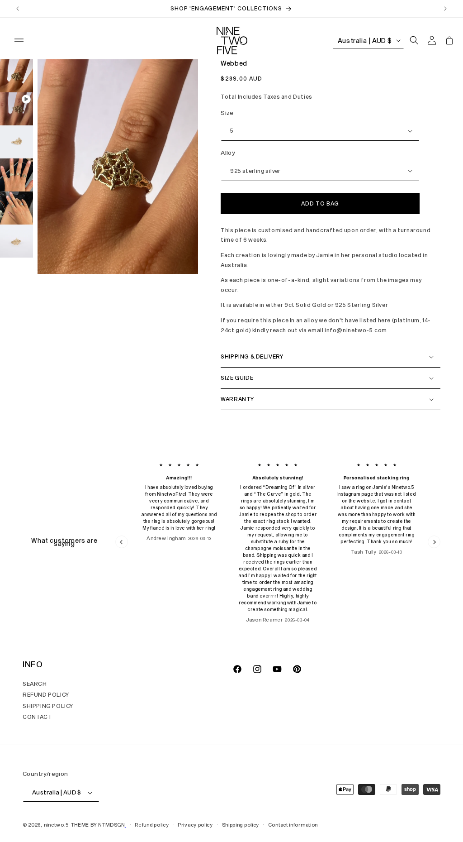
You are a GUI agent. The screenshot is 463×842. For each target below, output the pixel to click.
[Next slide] (434, 542)
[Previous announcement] (18, 8)
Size (227, 112)
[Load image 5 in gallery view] (16, 241)
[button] (19, 40)
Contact (37, 716)
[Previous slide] (121, 542)
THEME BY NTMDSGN (98, 825)
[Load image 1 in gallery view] (16, 75)
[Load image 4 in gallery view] (16, 208)
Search (35, 683)
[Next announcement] (445, 8)
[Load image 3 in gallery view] (16, 174)
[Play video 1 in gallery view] (16, 108)
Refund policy (152, 825)
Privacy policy (195, 825)
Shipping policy (241, 825)
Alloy (228, 152)
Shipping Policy (48, 706)
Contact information (293, 825)
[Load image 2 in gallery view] (16, 141)
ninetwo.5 (56, 825)
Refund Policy (46, 694)
